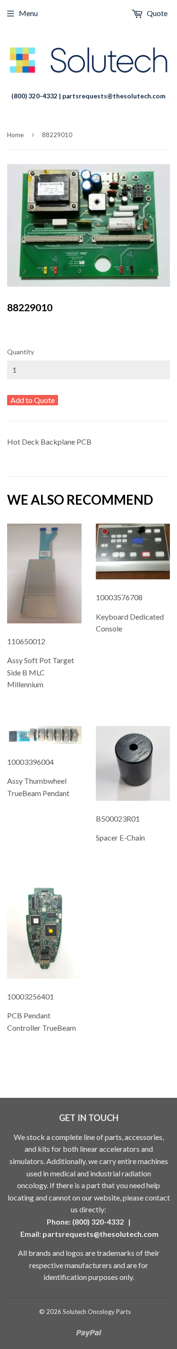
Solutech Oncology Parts (97, 1311)
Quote (156, 13)
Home (15, 135)
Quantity (20, 352)
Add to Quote (32, 399)
